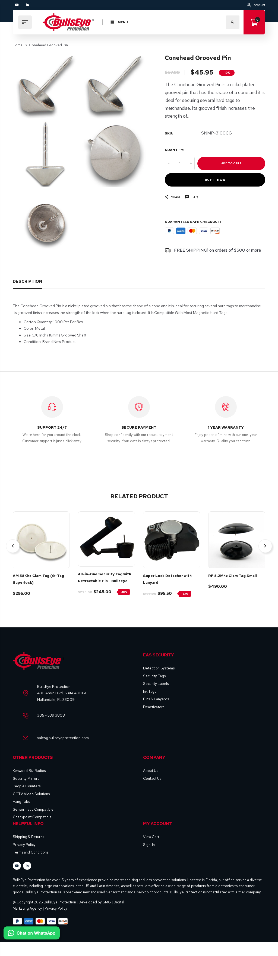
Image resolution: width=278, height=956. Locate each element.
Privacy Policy (24, 844)
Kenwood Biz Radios (29, 770)
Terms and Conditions (30, 852)
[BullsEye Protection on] (27, 5)
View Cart (151, 837)
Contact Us (152, 778)
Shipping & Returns (28, 837)
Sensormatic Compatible (33, 809)
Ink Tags (149, 691)
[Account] (249, 5)
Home (18, 45)
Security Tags (154, 676)
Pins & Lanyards (156, 699)
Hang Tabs (21, 801)
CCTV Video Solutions (31, 794)
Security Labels (156, 683)
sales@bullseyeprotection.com (63, 737)
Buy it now (215, 180)
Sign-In (149, 844)
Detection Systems (159, 668)
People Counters (26, 786)
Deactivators (153, 707)
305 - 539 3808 (51, 715)
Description (27, 281)
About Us (150, 770)
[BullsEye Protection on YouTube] (17, 5)
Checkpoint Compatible (32, 817)
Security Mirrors (26, 778)
